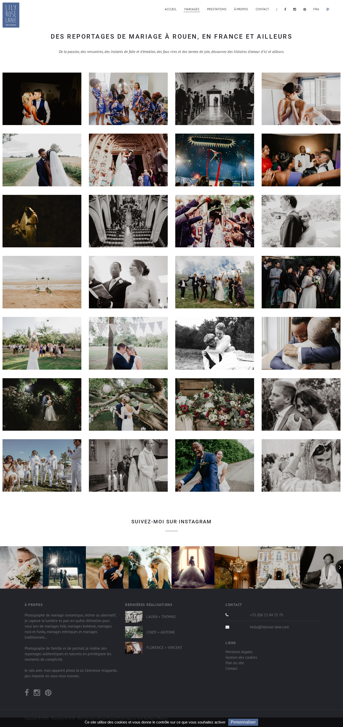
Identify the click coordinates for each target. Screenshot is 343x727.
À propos (241, 9)
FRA (316, 9)
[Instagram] (37, 694)
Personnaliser (243, 722)
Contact (262, 9)
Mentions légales (239, 651)
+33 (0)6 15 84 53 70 (266, 614)
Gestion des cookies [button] (241, 657)
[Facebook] (27, 694)
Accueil (171, 9)
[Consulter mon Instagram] (296, 9)
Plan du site (234, 662)
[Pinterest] (48, 694)
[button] (128, 282)
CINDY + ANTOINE (160, 632)
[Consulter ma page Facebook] (286, 9)
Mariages (191, 9)
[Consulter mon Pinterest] (306, 9)
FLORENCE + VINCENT (164, 647)
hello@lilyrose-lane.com (269, 627)
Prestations (216, 9)
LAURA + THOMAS (161, 616)
